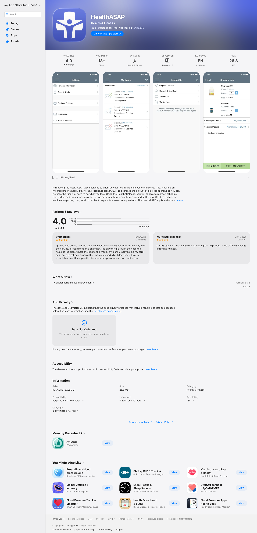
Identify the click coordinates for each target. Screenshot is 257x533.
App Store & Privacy (85, 530)
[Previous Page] (49, 122)
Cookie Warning (105, 530)
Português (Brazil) (155, 519)
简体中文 (111, 519)
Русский (100, 519)
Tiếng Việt (171, 519)
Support (119, 530)
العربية (90, 519)
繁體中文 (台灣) (185, 519)
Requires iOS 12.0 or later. (66, 400)
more (180, 200)
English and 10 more (130, 400)
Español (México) (76, 519)
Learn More (151, 349)
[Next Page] (253, 122)
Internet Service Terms (62, 530)
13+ (189, 400)
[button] (23, 23)
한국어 (140, 519)
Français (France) (126, 519)
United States (58, 519)
